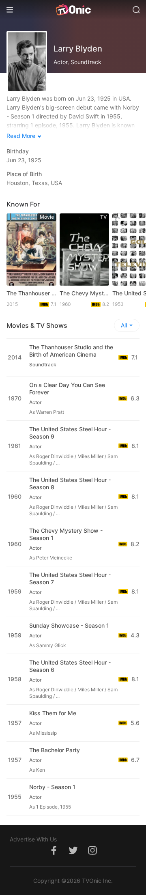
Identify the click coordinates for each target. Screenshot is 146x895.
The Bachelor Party (54, 750)
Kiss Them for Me (52, 713)
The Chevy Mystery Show (85, 293)
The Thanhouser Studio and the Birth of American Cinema (31, 293)
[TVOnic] (73, 9)
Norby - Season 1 (52, 786)
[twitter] (73, 854)
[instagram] (92, 854)
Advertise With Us (33, 839)
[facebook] (53, 854)
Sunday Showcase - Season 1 (69, 625)
